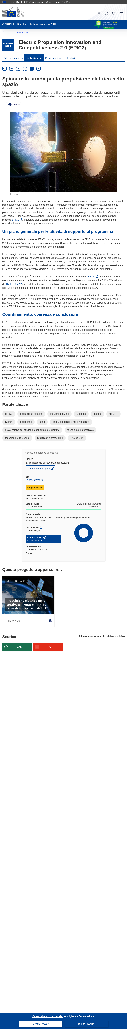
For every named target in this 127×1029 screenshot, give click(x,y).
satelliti (97, 414)
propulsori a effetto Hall (50, 438)
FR (25, 69)
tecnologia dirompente (17, 438)
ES (18, 69)
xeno (42, 422)
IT (32, 69)
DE (4, 69)
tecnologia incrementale (80, 430)
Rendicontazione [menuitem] (53, 58)
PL (38, 69)
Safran (92, 276)
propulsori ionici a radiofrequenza (71, 422)
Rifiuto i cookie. (86, 1024)
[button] (106, 13)
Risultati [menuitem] (71, 58)
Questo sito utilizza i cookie (47, 1016)
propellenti (26, 422)
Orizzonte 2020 (23, 32)
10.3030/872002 (34, 480)
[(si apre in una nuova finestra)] (13, 12)
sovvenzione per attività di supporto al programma (32, 430)
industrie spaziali (59, 414)
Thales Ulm (13, 284)
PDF (50, 646)
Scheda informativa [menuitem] (13, 58)
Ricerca (113, 13)
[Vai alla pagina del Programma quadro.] (8, 45)
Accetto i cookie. (41, 1024)
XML (19, 646)
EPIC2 (16, 219)
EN (11, 69)
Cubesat (81, 414)
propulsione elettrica (31, 414)
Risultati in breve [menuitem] (34, 58)
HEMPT (113, 414)
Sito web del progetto (39, 469)
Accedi (99, 13)
